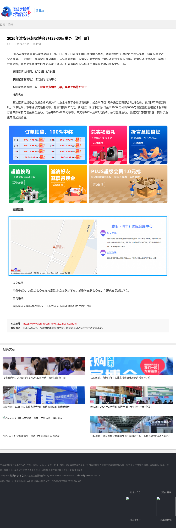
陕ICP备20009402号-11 (88, 475)
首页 (2, 24)
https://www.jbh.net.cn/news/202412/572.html (50, 323)
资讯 (10, 24)
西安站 (40, 10)
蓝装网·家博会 (17, 475)
